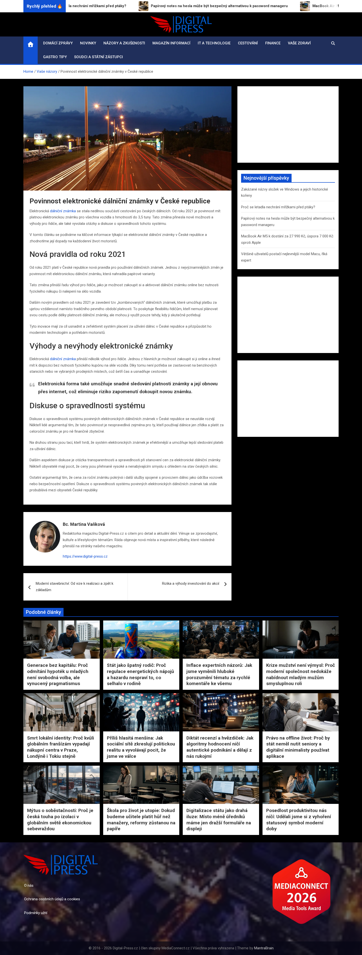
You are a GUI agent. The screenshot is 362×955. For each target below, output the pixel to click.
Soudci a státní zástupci (98, 57)
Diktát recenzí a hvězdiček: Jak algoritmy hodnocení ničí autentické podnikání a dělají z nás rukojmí (219, 747)
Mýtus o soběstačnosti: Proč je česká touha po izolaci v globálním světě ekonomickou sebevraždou (60, 819)
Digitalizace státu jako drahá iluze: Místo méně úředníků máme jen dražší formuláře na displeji (218, 819)
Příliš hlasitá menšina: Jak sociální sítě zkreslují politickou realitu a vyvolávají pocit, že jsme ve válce (141, 747)
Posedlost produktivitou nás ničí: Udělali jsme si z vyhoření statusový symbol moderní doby (298, 819)
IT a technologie (214, 43)
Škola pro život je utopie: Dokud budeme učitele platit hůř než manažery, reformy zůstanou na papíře (141, 819)
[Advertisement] (288, 124)
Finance (272, 43)
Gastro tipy (55, 57)
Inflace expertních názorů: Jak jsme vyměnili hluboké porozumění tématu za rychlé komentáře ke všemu (219, 674)
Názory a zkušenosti (124, 43)
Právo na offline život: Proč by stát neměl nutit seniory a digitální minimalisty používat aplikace (298, 747)
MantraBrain (264, 948)
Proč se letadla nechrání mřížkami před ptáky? (278, 207)
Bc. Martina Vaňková (84, 524)
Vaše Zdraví (299, 43)
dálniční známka (63, 211)
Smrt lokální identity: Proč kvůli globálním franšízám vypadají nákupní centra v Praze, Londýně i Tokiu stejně (60, 747)
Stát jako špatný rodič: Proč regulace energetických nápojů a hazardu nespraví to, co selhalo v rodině (140, 674)
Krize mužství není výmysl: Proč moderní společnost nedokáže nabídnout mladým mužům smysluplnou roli (300, 674)
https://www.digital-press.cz (85, 556)
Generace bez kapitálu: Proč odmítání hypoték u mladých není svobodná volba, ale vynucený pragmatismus (57, 674)
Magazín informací (171, 43)
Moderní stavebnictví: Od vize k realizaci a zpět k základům (74, 586)
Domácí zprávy (58, 43)
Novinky (88, 43)
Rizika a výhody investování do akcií (190, 583)
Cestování (248, 43)
